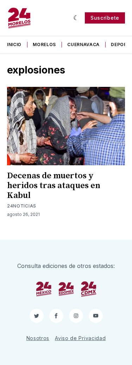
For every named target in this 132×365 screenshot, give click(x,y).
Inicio (14, 44)
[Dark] (76, 17)
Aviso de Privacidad (80, 338)
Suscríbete (104, 18)
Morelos (44, 44)
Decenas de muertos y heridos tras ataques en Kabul (53, 186)
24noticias (21, 206)
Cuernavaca (83, 44)
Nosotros (38, 338)
